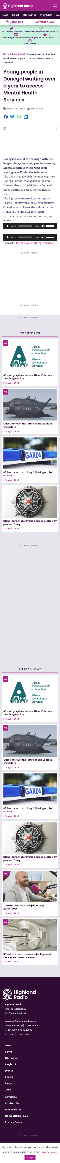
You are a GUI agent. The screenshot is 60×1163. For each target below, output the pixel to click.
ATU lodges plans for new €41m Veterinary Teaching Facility (28, 376)
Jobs (8, 1089)
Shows (9, 1077)
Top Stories (19, 108)
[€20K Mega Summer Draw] (15, 34)
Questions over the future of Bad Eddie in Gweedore (27, 425)
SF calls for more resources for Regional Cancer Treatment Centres (27, 955)
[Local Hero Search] (12, 28)
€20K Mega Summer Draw (15, 37)
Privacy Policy (13, 1122)
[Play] (7, 226)
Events (9, 1070)
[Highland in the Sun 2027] (45, 34)
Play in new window (27, 243)
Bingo (8, 1083)
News (5, 15)
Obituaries (29, 15)
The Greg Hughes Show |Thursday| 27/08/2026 (23, 907)
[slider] (50, 226)
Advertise (11, 1097)
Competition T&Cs (16, 1116)
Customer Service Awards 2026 (41, 31)
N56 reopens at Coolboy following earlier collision (27, 474)
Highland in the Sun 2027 (45, 37)
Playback (46, 15)
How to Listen (13, 1109)
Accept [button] (30, 1157)
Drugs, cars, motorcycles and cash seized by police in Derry (29, 522)
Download (48, 243)
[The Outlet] (30, 40)
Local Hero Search (12, 31)
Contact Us (12, 1103)
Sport (15, 15)
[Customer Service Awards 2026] (40, 28)
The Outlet (30, 43)
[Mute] (43, 226)
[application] (30, 226)
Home (6, 54)
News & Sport (18, 54)
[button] (5, 117)
